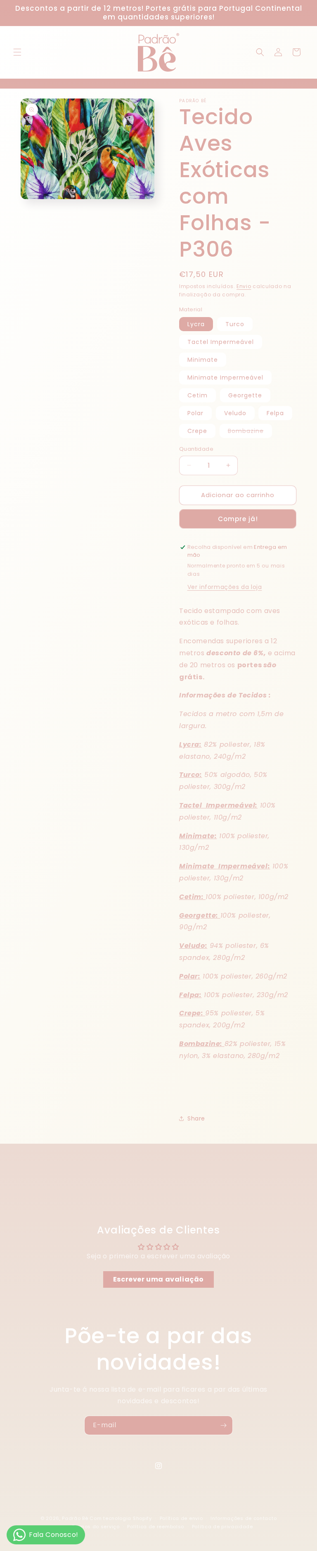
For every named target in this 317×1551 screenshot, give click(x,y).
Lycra (196, 324)
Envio (244, 286)
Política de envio (181, 1518)
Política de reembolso (155, 1526)
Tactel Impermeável (220, 342)
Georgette (245, 395)
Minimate (202, 360)
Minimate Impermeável (225, 377)
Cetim (197, 395)
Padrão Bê (75, 1518)
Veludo (235, 413)
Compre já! (238, 519)
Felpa (275, 413)
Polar (195, 413)
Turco (234, 324)
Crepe (197, 431)
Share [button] (196, 1118)
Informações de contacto (244, 1518)
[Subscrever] (223, 1425)
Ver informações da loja (224, 587)
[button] (17, 52)
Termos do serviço (96, 1526)
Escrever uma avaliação (158, 1279)
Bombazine (250, 432)
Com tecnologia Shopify (120, 1518)
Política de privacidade (222, 1526)
